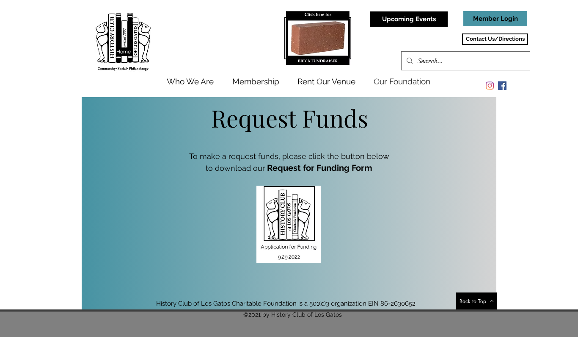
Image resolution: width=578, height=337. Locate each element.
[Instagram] (489, 85)
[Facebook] (502, 85)
